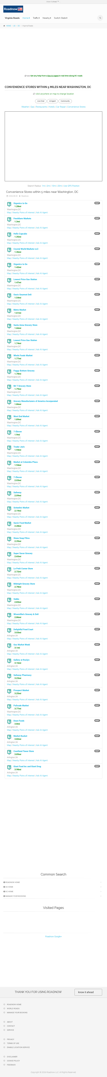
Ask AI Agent (42, 212)
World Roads (13, 1008)
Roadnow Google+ (53, 936)
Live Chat (40, 101)
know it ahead (86, 992)
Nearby (46, 18)
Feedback (11, 1065)
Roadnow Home (12, 882)
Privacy (10, 1039)
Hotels (52, 107)
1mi (43, 186)
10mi (54, 186)
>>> (54, 76)
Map (9, 212)
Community (65, 101)
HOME (8, 26)
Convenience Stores (76, 107)
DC (19, 26)
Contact (11, 1026)
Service (10, 1030)
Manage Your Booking (15, 896)
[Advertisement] (53, 51)
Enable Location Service (18, 1047)
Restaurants (41, 107)
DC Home (9, 891)
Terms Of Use (13, 1043)
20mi (60, 186)
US (14, 26)
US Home (9, 887)
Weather (25, 107)
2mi (48, 186)
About (10, 1022)
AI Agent (52, 101)
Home (26, 18)
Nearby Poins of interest (24, 212)
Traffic (36, 18)
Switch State (60, 18)
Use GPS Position (71, 186)
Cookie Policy (13, 1061)
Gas (32, 107)
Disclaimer (12, 1057)
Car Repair (61, 107)
